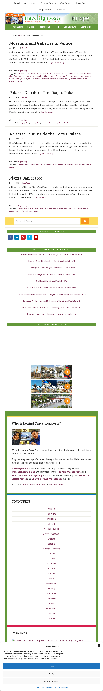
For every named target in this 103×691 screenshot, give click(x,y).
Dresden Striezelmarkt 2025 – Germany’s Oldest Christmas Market (51, 254)
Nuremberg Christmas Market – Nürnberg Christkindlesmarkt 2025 (51, 307)
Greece (51, 568)
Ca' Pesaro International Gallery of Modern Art (47, 74)
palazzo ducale (63, 123)
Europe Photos (44, 9)
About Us (61, 9)
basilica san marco (26, 208)
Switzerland (51, 608)
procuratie (82, 208)
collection (23, 76)
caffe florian (38, 208)
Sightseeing (22, 71)
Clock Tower (14, 76)
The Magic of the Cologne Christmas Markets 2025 (51, 267)
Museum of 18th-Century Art (38, 79)
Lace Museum (75, 76)
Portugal (51, 593)
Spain (51, 603)
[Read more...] (57, 62)
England (52, 539)
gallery (40, 76)
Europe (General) (51, 548)
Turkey (51, 613)
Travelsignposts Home (25, 3)
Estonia (51, 543)
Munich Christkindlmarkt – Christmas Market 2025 (51, 261)
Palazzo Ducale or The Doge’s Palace (42, 92)
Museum (24, 79)
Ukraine (51, 618)
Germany (51, 563)
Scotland (51, 598)
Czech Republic (51, 529)
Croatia (51, 524)
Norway (51, 588)
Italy (67, 76)
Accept (51, 666)
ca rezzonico (24, 74)
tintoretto (70, 164)
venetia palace (74, 123)
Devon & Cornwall (51, 534)
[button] (99, 646)
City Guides (65, 3)
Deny (51, 674)
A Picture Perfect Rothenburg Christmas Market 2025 (51, 287)
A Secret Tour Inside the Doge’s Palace (45, 134)
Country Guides (48, 3)
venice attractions (87, 123)
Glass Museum (49, 76)
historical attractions (49, 123)
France (51, 558)
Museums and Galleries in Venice (40, 43)
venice (19, 81)
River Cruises (82, 3)
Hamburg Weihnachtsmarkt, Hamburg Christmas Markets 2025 (51, 301)
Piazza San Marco (25, 178)
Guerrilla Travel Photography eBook (66, 640)
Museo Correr (86, 76)
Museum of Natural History (60, 79)
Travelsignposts (52, 18)
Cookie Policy (39, 687)
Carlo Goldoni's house (73, 74)
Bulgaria (51, 519)
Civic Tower (86, 74)
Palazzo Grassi (76, 79)
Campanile (48, 208)
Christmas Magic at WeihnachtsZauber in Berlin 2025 (51, 274)
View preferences (51, 681)
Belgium (51, 514)
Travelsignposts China (23, 472)
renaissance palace (59, 164)
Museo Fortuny (14, 79)
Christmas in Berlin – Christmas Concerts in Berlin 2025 (51, 314)
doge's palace (32, 76)
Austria (51, 509)
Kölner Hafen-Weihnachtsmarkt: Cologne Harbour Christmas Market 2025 (51, 294)
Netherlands (52, 583)
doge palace (24, 123)
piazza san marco (70, 208)
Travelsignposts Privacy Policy (56, 687)
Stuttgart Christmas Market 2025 (51, 281)
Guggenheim (60, 76)
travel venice (19, 211)
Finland (51, 553)
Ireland (51, 573)
